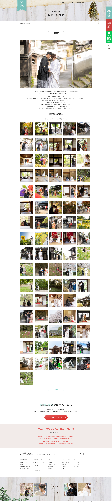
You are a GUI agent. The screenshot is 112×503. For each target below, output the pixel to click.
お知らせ (62, 468)
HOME (21, 23)
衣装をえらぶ (76, 466)
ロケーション (26, 23)
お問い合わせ (63, 464)
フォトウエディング (25, 468)
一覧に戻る (56, 389)
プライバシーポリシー (81, 501)
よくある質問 (63, 466)
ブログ (62, 470)
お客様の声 (50, 468)
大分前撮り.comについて (65, 462)
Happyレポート (51, 466)
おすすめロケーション (52, 464)
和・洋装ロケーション (25, 466)
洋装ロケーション (24, 464)
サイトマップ (89, 501)
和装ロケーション (24, 462)
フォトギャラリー (51, 462)
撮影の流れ (36, 465)
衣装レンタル (76, 462)
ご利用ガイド (76, 464)
